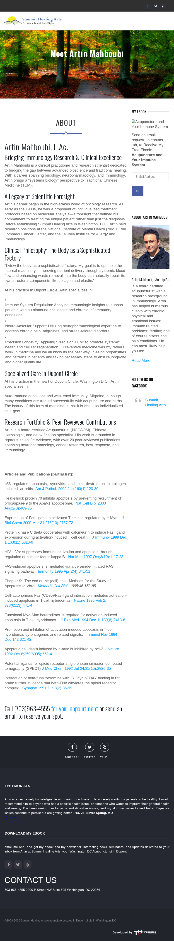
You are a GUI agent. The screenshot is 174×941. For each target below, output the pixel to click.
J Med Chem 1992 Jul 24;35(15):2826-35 (76, 668)
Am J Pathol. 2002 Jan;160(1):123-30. (67, 489)
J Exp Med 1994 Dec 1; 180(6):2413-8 (92, 620)
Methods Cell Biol (53, 586)
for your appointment (74, 708)
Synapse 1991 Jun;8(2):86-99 (47, 688)
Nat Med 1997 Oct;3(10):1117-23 (95, 557)
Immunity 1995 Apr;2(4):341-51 (64, 571)
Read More (141, 360)
